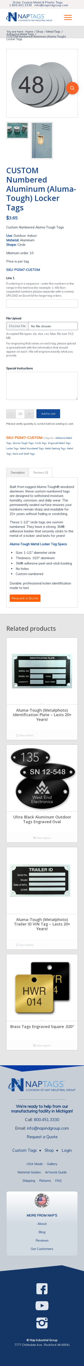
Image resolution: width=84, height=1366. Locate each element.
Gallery (52, 1164)
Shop (49, 1150)
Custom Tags (24, 1150)
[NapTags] (32, 17)
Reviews (42, 1240)
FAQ (58, 1181)
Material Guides (29, 1172)
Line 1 (10, 278)
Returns (45, 1181)
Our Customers (42, 1249)
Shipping (28, 1181)
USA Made (35, 1164)
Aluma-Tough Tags (23, 443)
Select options (43, 837)
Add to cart (48, 413)
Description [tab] (18, 472)
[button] (72, 88)
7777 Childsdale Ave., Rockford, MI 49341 (42, 1344)
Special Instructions (19, 368)
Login (67, 1150)
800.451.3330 (46, 1119)
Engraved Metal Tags (59, 443)
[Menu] (66, 17)
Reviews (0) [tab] (40, 472)
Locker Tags (12, 448)
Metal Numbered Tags (32, 448)
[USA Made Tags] (42, 1200)
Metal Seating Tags (55, 448)
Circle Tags (41, 443)
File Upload (13, 318)
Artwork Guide (56, 1172)
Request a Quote (42, 1136)
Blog (42, 1232)
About (42, 1224)
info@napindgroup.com (51, 5)
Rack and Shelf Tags (24, 453)
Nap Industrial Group (44, 1340)
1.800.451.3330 (20, 5)
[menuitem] (66, 17)
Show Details (26, 735)
